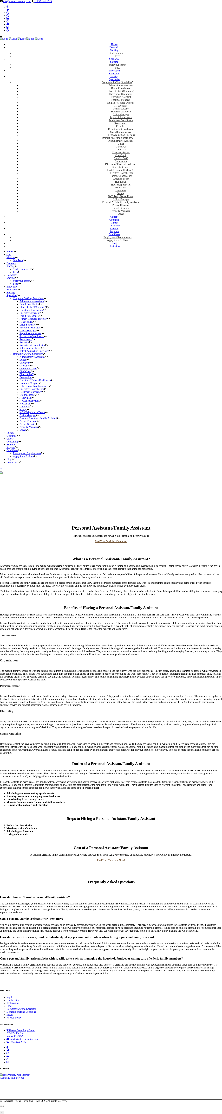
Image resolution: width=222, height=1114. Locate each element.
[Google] (8, 30)
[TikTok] (7, 27)
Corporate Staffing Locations (21, 1008)
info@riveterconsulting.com (17, 1)
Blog (9, 1006)
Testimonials (13, 1003)
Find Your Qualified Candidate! (111, 541)
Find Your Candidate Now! (111, 860)
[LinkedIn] (8, 18)
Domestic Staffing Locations (21, 1011)
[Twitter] (8, 9)
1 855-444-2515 (43, 1)
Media (10, 1014)
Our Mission (13, 1000)
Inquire (10, 997)
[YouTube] (8, 24)
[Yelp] (7, 21)
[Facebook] (7, 7)
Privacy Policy (14, 1017)
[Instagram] (8, 12)
